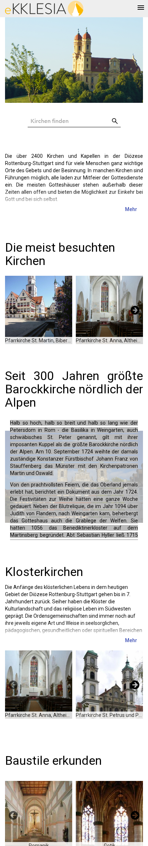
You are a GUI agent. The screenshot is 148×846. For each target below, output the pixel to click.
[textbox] (68, 121)
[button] (115, 121)
